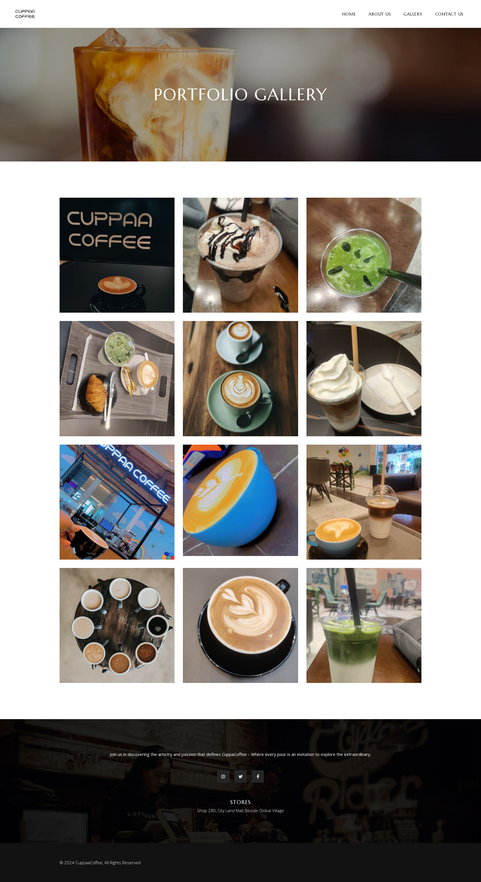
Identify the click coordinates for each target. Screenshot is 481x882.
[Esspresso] (363, 502)
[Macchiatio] (363, 625)
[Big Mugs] (240, 500)
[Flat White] (240, 255)
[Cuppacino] (117, 255)
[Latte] (240, 625)
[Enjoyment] (117, 502)
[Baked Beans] (117, 378)
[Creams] (363, 378)
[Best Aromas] (240, 378)
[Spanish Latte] (363, 255)
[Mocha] (117, 625)
